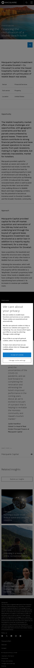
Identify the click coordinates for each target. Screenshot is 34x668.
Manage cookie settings (17, 360)
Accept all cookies (17, 355)
